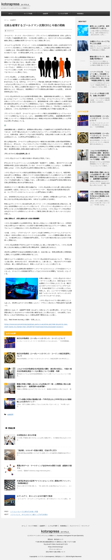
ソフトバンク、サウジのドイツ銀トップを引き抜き (29, 514)
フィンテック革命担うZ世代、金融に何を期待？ (99, 94)
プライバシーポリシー (55, 549)
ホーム (10, 13)
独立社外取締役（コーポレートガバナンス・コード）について (41, 338)
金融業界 (45, 13)
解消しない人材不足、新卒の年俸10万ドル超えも (99, 27)
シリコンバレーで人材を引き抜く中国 (24, 512)
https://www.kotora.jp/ (55, 547)
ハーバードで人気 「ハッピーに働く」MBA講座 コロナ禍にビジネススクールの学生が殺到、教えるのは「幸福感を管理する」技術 (99, 76)
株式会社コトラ (58, 539)
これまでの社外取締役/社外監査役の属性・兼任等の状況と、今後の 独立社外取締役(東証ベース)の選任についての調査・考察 (100, 155)
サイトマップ (85, 526)
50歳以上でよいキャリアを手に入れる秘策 (100, 42)
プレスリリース (74, 526)
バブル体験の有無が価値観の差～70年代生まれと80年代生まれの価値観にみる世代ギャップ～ (99, 195)
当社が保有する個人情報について (55, 552)
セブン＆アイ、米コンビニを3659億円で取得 (35, 496)
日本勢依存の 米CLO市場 (26, 435)
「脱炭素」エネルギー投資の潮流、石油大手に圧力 (37, 450)
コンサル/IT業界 (63, 13)
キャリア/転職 (28, 13)
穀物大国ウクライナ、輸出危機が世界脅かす (99, 58)
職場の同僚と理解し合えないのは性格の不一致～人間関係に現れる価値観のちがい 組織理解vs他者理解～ (99, 175)
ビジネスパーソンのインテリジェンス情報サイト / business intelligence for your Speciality (55, 535)
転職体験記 (80, 13)
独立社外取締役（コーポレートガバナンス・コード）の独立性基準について (99, 135)
